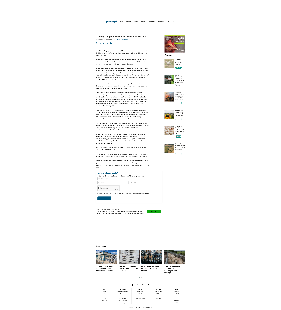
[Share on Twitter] (101, 43)
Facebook (176, 296)
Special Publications (122, 300)
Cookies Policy (140, 296)
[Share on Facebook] (97, 43)
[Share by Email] (108, 43)
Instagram (176, 300)
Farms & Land (104, 300)
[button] (139, 277)
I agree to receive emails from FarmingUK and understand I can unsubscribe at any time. (124, 193)
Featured (128, 21)
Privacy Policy (158, 291)
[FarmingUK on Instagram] (143, 285)
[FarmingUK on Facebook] (132, 285)
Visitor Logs (158, 298)
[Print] (111, 43)
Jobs (105, 298)
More (167, 21)
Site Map (158, 296)
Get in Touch (140, 291)
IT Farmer (122, 293)
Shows (136, 21)
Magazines (152, 21)
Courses (105, 303)
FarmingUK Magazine (122, 291)
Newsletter (160, 21)
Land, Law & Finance (123, 296)
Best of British (122, 298)
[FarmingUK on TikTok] (148, 285)
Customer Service (140, 298)
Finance (126, 39)
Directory (143, 21)
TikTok (176, 303)
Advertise (140, 293)
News (121, 21)
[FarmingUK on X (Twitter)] (137, 285)
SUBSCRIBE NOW (104, 198)
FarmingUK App (176, 293)
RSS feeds (158, 293)
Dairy (122, 39)
